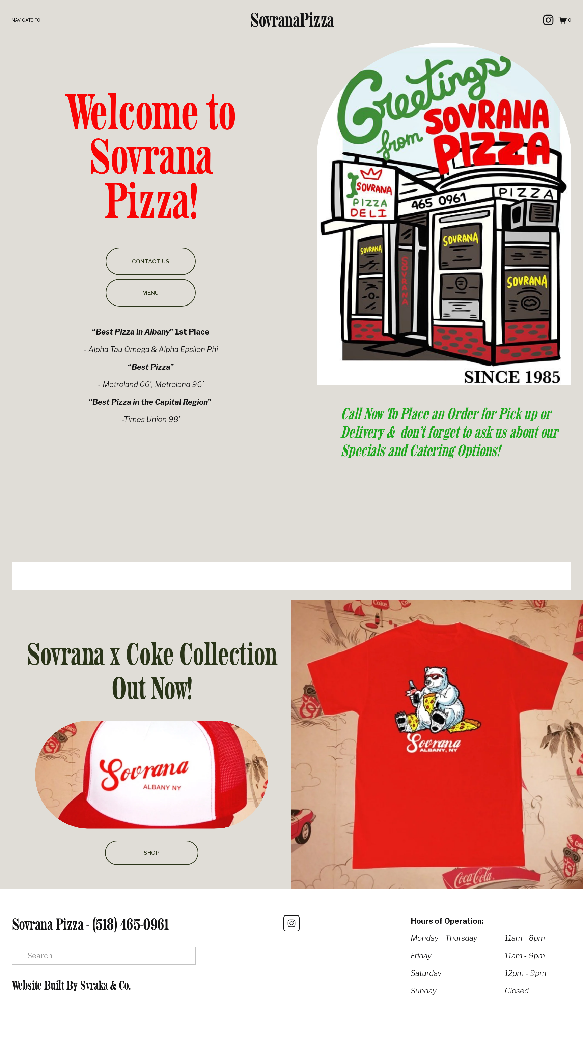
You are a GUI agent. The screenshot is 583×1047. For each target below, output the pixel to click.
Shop (152, 852)
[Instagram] (548, 19)
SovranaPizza (292, 20)
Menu (150, 292)
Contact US (150, 261)
